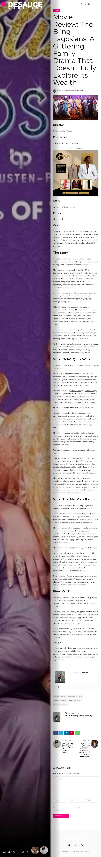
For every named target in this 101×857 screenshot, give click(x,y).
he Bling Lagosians (60, 700)
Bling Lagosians (59, 696)
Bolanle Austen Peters (75, 696)
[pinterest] (23, 852)
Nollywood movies (75, 700)
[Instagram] (58, 687)
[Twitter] (60, 687)
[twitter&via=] (14, 852)
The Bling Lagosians (60, 704)
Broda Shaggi (91, 391)
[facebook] (9, 852)
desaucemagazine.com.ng (65, 90)
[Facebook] (55, 687)
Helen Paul (76, 391)
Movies (57, 10)
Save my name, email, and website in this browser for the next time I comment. (74, 809)
